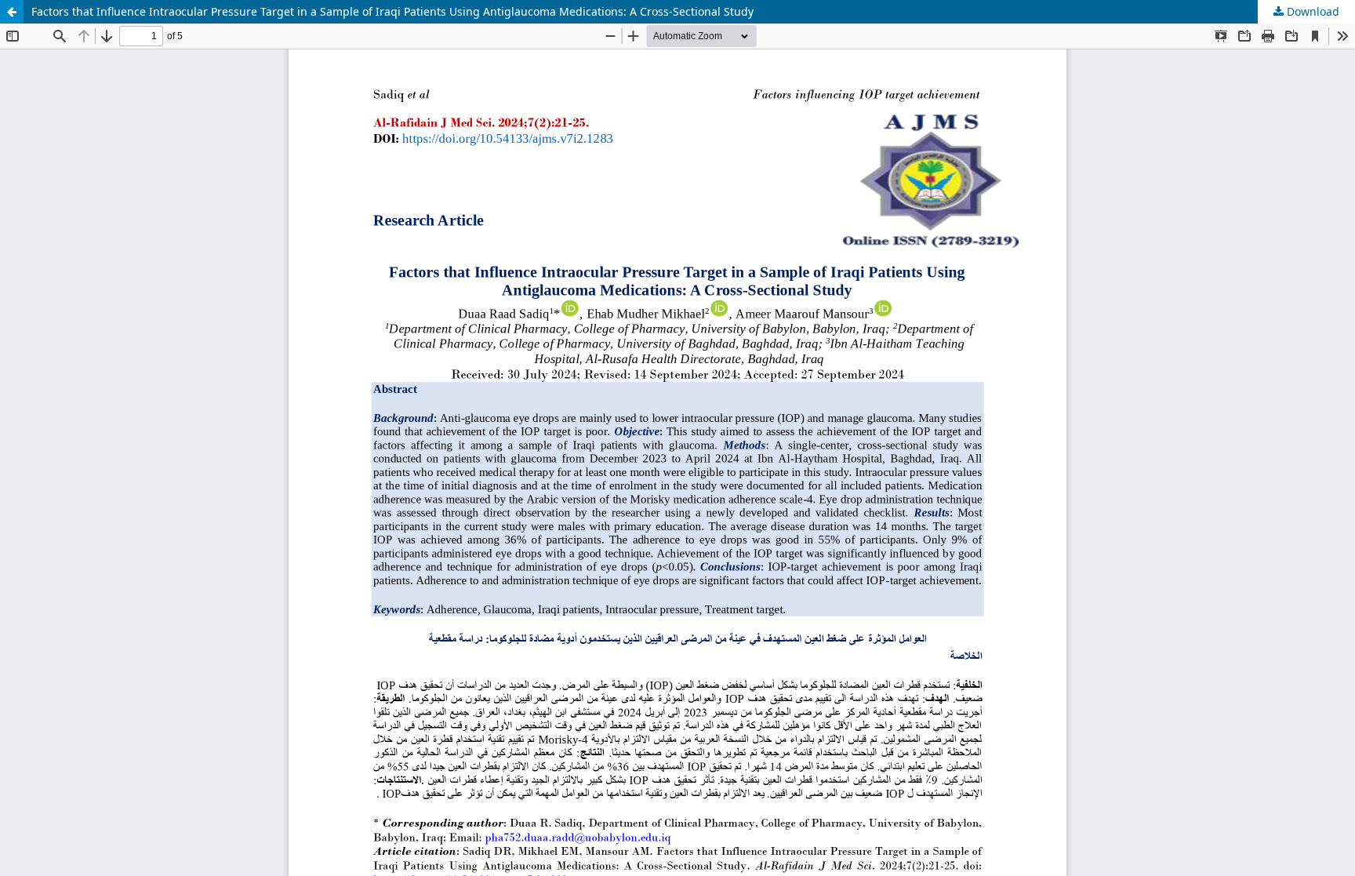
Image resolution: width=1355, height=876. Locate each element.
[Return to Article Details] (12, 12)
